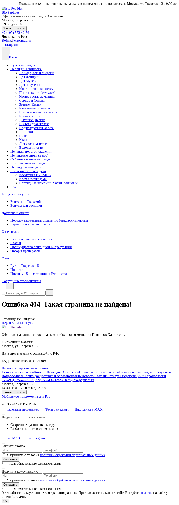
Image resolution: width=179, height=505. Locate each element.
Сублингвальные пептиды (30, 159)
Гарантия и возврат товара (30, 224)
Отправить (10, 459)
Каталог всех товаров (18, 372)
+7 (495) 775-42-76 (15, 32)
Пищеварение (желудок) (37, 92)
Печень (24, 136)
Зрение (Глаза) (30, 104)
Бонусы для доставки (26, 205)
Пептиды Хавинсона (26, 69)
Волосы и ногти (31, 147)
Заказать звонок (14, 28)
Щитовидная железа (34, 124)
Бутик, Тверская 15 (24, 266)
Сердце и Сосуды (32, 100)
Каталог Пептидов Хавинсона (56, 372)
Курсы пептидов (22, 65)
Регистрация (21, 40)
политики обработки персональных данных (72, 455)
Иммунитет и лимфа (34, 108)
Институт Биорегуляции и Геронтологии (41, 273)
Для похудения (30, 85)
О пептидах (10, 232)
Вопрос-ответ (12, 376)
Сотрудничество (14, 281)
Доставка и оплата (15, 213)
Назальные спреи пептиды (99, 372)
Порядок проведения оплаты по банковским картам (49, 220)
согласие (145, 493)
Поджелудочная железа (36, 128)
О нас (6, 258)
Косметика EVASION (35, 175)
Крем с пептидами (33, 179)
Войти (6, 40)
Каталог (15, 57)
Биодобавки (163, 372)
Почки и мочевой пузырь (38, 112)
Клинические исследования (31, 239)
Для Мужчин (29, 81)
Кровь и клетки (30, 116)
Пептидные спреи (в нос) (29, 155)
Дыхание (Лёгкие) (32, 120)
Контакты (33, 281)
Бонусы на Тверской (25, 201)
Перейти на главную (17, 323)
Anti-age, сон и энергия (36, 73)
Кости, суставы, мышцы (37, 96)
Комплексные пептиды (27, 163)
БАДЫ (15, 187)
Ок (5, 501)
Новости (16, 269)
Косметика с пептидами (28, 171)
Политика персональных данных (26, 368)
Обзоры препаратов (25, 251)
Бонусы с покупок (15, 194)
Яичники (26, 132)
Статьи (15, 243)
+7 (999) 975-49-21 (42, 380)
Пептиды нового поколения (31, 151)
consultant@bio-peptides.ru (75, 380)
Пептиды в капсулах (25, 167)
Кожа (23, 140)
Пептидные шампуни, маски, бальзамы (48, 183)
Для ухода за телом (33, 143)
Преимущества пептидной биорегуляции (41, 247)
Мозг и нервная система (37, 88)
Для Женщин (29, 77)
